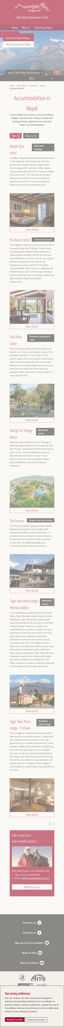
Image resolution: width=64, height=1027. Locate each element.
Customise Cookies (36, 1019)
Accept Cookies (15, 1019)
